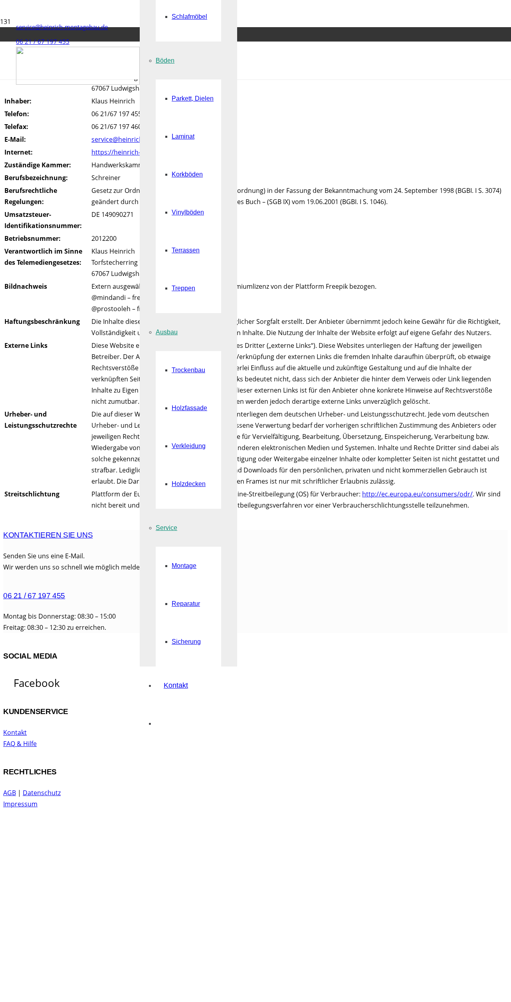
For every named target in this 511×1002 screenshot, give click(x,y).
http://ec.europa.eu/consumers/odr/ (417, 494)
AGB (9, 792)
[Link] (78, 82)
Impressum (20, 804)
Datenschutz (42, 792)
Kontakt (15, 732)
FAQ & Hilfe (20, 743)
